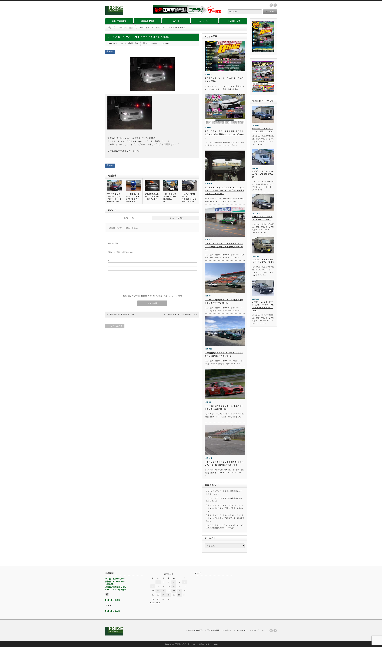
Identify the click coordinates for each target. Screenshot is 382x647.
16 (163, 591)
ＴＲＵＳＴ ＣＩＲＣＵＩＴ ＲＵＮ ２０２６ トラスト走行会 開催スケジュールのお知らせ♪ (224, 134)
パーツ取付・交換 (125, 28)
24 (169, 595)
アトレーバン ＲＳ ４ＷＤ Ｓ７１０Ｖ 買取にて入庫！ (263, 260)
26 (179, 595)
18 (174, 591)
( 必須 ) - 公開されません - (121, 252)
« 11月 (152, 602)
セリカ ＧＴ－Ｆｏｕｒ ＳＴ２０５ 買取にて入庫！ (262, 130)
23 (163, 595)
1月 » (158, 602)
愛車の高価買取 (147, 21)
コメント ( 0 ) (129, 218)
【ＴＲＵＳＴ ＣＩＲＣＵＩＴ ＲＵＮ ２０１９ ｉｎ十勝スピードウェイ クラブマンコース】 (224, 246)
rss (271, 5)
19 (179, 591)
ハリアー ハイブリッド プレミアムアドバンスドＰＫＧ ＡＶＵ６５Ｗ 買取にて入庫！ (263, 306)
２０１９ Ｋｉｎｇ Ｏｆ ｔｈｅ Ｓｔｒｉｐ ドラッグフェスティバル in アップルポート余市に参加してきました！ (224, 190)
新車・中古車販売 (119, 21)
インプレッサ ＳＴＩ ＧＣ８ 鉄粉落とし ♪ (179, 314)
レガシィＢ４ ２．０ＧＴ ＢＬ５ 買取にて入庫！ (262, 218)
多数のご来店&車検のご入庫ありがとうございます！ (152, 196)
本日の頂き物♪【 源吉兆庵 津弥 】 (123, 314)
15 (158, 591)
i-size (167, 43)
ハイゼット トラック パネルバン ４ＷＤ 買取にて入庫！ (262, 174)
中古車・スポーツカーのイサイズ (188, 644)
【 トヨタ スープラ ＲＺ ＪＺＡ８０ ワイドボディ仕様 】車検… (132, 198)
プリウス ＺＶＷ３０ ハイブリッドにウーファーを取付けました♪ (114, 198)
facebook (275, 5)
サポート (176, 21)
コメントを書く (151, 43)
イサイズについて (233, 21)
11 (174, 586)
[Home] (109, 28)
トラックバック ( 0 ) (175, 218)
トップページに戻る (114, 326)
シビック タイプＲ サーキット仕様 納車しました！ (169, 198)
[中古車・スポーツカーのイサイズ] (127, 13)
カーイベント (204, 21)
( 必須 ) (113, 243)
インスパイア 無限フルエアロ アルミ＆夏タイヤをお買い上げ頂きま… (189, 199)
